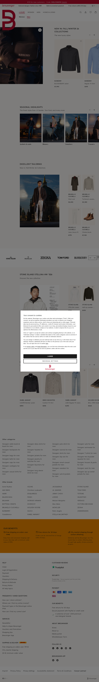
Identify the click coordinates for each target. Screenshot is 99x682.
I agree (50, 356)
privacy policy (31, 346)
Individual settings (50, 361)
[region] (50, 341)
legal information (42, 346)
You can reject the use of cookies (37, 343)
